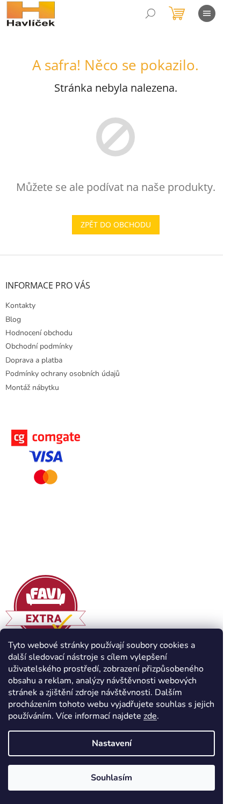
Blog (13, 319)
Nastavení (112, 743)
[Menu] (207, 13)
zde (150, 716)
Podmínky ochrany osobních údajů (62, 373)
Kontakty (20, 305)
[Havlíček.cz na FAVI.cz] (45, 607)
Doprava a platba (33, 360)
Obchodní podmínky (39, 346)
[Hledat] (150, 13)
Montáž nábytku (32, 387)
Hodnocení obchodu (39, 333)
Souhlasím (111, 778)
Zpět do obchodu (116, 224)
